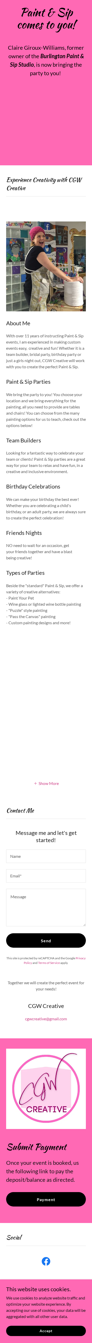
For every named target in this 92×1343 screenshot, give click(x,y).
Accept (46, 1331)
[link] (46, 1262)
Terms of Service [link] (49, 963)
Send (46, 940)
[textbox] (46, 856)
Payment (46, 1199)
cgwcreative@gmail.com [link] (46, 1018)
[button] (46, 783)
